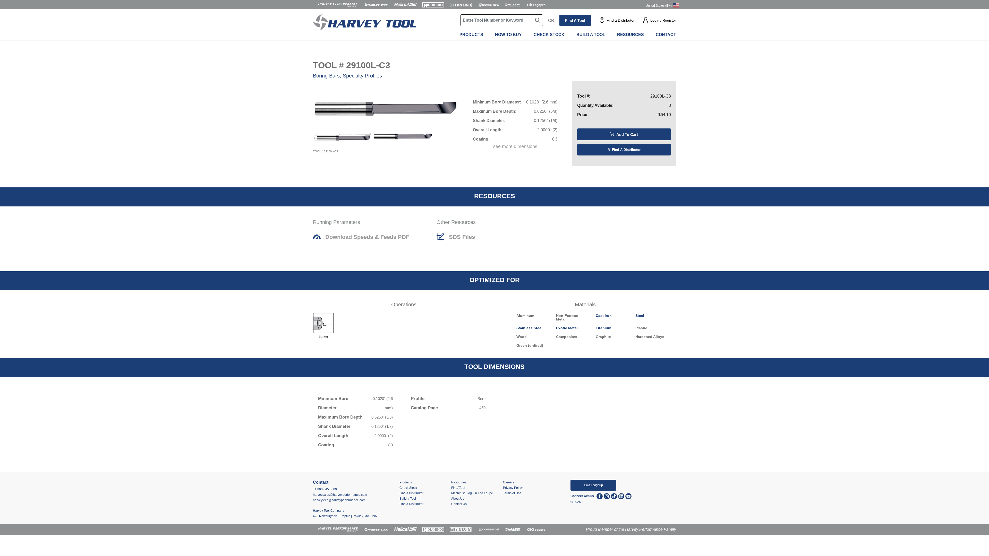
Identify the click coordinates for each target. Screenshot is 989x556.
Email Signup (593, 485)
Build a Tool (590, 34)
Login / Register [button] (663, 20)
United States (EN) (659, 5)
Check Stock (549, 34)
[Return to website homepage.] (364, 25)
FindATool (458, 488)
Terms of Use (512, 493)
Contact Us (459, 504)
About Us (457, 498)
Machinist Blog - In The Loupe (472, 493)
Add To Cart (626, 134)
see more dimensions (515, 146)
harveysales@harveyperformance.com (340, 495)
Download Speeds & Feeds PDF (367, 237)
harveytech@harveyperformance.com (339, 500)
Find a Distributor (621, 20)
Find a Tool (575, 20)
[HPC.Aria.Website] (338, 5)
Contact (666, 34)
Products (471, 34)
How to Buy (508, 34)
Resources (630, 34)
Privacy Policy (513, 488)
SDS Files (462, 237)
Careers (508, 482)
